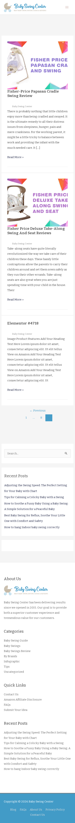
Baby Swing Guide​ (16, 640)
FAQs (7, 704)
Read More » (15, 157)
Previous (38, 410)
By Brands (10, 656)
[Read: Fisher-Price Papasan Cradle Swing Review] (37, 65)
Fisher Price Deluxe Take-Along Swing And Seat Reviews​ (36, 230)
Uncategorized (14, 672)
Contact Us (11, 694)
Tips (7, 666)
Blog (13, 809)
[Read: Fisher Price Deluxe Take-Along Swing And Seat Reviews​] (37, 202)
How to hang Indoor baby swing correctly (32, 527)
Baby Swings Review (17, 651)
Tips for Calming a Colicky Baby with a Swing (34, 497)
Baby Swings (12, 646)
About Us (36, 809)
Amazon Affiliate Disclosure (23, 699)
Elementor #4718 (22, 323)
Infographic (12, 661)
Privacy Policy (55, 809)
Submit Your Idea (15, 710)
